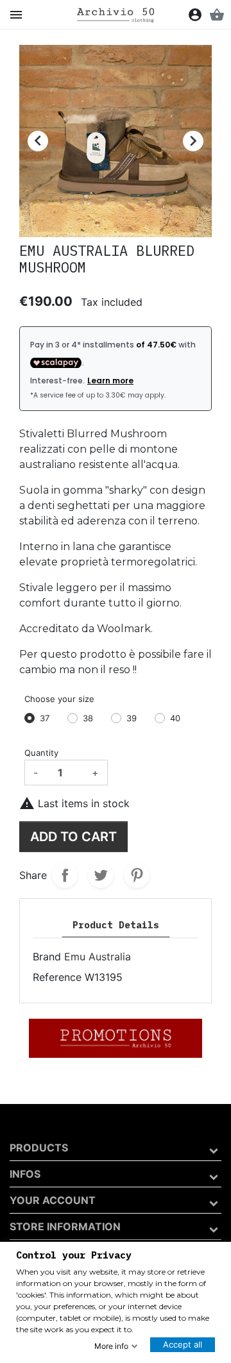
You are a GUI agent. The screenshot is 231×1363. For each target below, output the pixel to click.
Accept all (182, 1344)
